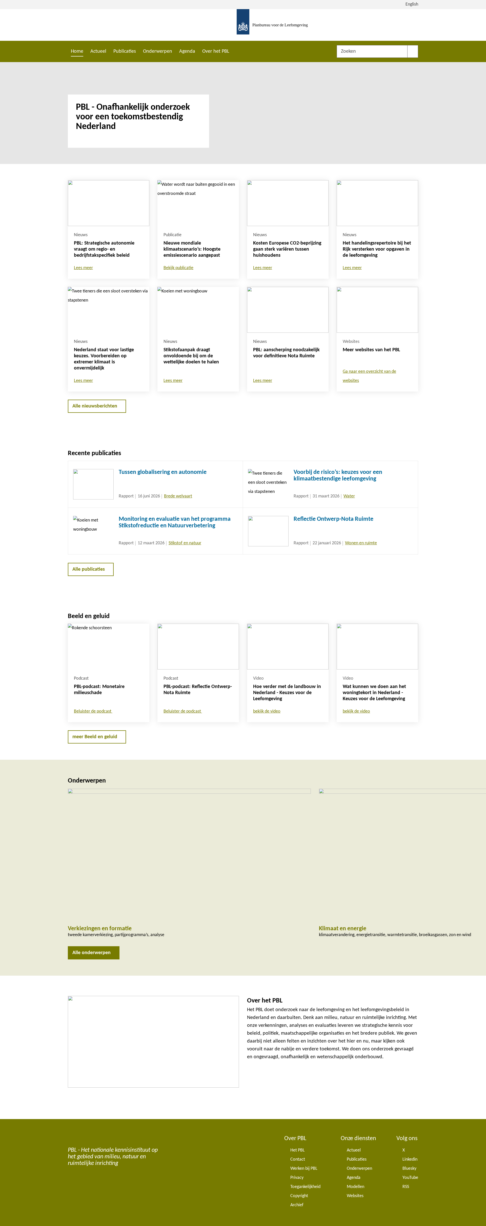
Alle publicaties (88, 569)
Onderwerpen (157, 51)
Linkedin (409, 1159)
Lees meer (83, 268)
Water (349, 496)
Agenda (187, 51)
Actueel (98, 51)
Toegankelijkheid (305, 1186)
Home (77, 51)
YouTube (410, 1177)
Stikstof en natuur (185, 543)
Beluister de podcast (93, 711)
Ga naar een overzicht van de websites (369, 376)
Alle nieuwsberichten (94, 406)
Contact (297, 1159)
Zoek (412, 51)
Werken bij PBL (303, 1168)
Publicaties (124, 51)
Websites (355, 1196)
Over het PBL (215, 51)
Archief (296, 1205)
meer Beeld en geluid (94, 736)
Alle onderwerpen (91, 952)
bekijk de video (266, 711)
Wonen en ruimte (361, 543)
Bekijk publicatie (178, 268)
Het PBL (297, 1150)
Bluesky (409, 1168)
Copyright (299, 1196)
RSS (405, 1186)
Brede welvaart (178, 496)
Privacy (296, 1177)
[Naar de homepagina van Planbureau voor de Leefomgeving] (243, 25)
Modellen (355, 1186)
